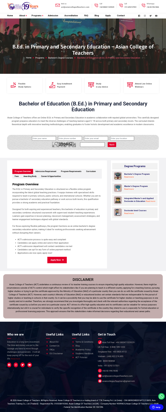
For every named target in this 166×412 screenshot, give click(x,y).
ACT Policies (81, 357)
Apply (108, 15)
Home (10, 15)
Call (100, 4)
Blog (97, 15)
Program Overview (23, 171)
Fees (17, 176)
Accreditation (71, 15)
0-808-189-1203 (117, 347)
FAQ (86, 15)
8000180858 (109, 361)
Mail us (63, 4)
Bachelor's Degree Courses (60, 58)
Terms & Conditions (84, 342)
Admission (53, 15)
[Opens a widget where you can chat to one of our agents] (156, 407)
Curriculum (91, 171)
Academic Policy (83, 349)
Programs (37, 15)
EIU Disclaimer (56, 353)
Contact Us (54, 346)
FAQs (52, 349)
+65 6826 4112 (120, 351)
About (22, 15)
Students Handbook (84, 353)
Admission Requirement (45, 171)
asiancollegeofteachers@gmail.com (118, 381)
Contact (121, 15)
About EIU (54, 342)
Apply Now (56, 260)
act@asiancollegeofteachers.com (117, 376)
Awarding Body (29, 176)
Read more (15, 359)
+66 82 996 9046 (110, 371)
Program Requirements (71, 171)
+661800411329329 (125, 342)
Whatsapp (150, 4)
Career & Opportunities (51, 176)
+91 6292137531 (111, 365)
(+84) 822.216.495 (115, 356)
